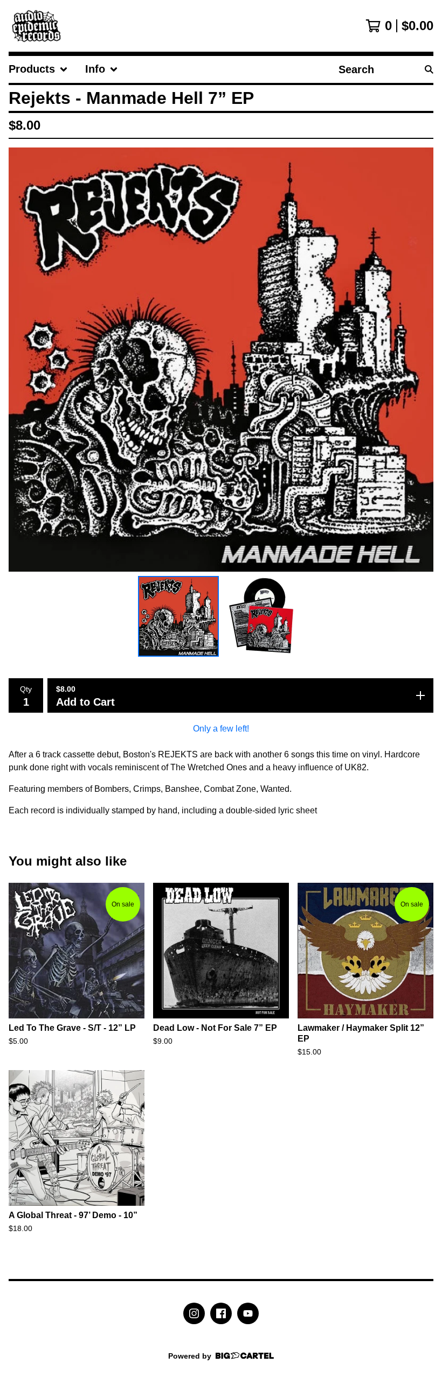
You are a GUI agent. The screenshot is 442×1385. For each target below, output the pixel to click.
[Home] (39, 26)
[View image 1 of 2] (178, 616)
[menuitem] (38, 69)
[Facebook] (221, 1313)
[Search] (429, 69)
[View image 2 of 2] (263, 616)
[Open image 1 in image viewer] (221, 359)
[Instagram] (194, 1313)
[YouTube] (248, 1313)
